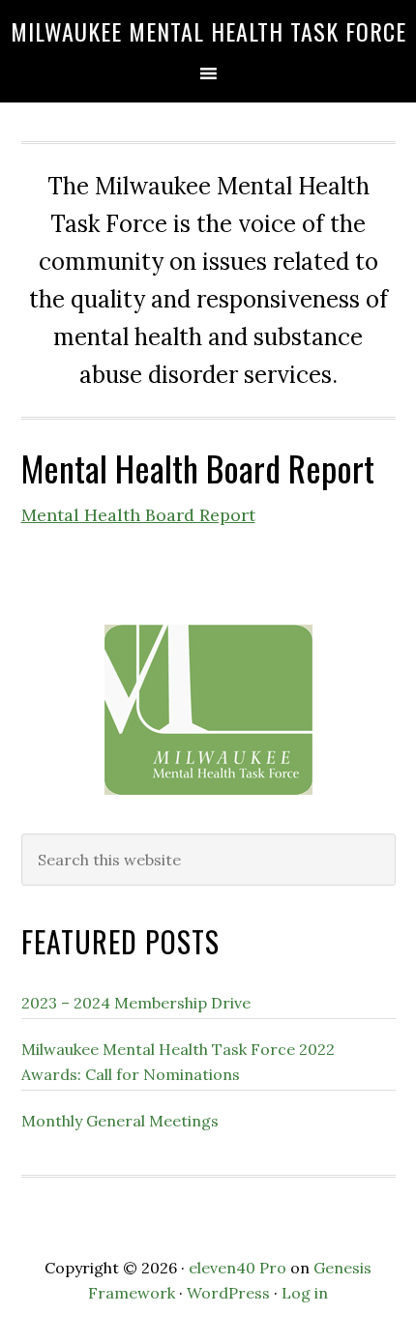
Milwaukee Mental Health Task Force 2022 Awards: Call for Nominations (178, 1061)
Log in (305, 1292)
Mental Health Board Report (138, 515)
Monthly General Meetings (120, 1120)
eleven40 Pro (237, 1267)
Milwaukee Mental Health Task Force (208, 31)
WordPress (228, 1292)
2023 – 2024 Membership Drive (136, 1002)
